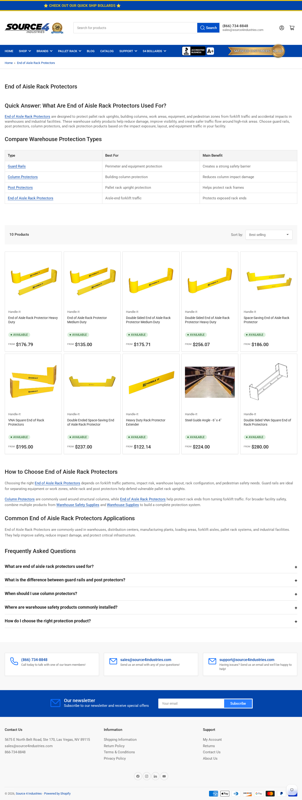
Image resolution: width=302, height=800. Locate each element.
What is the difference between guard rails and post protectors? (65, 579)
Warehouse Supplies (123, 505)
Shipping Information (120, 739)
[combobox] (146, 27)
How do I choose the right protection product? (48, 620)
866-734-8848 (15, 752)
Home (9, 51)
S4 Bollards (152, 51)
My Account (212, 739)
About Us (210, 758)
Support (126, 51)
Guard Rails (17, 166)
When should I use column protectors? (41, 593)
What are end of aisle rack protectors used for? (49, 566)
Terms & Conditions (119, 752)
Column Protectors (23, 177)
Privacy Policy (115, 758)
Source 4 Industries (29, 793)
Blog (91, 51)
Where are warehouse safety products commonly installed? (61, 607)
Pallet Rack (67, 51)
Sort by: (237, 235)
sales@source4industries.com (29, 746)
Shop (23, 51)
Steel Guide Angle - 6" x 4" (203, 420)
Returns (209, 746)
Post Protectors (20, 187)
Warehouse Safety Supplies (77, 505)
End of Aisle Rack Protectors (36, 63)
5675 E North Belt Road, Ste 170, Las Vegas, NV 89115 (47, 739)
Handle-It (14, 312)
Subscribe (238, 703)
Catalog (107, 51)
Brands (42, 51)
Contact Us (212, 752)
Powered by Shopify (57, 793)
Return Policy (114, 746)
